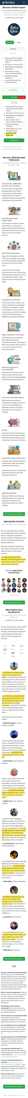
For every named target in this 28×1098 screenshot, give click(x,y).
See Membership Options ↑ (14, 514)
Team (19, 42)
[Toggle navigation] (23, 2)
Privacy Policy (21, 1095)
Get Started (13, 90)
